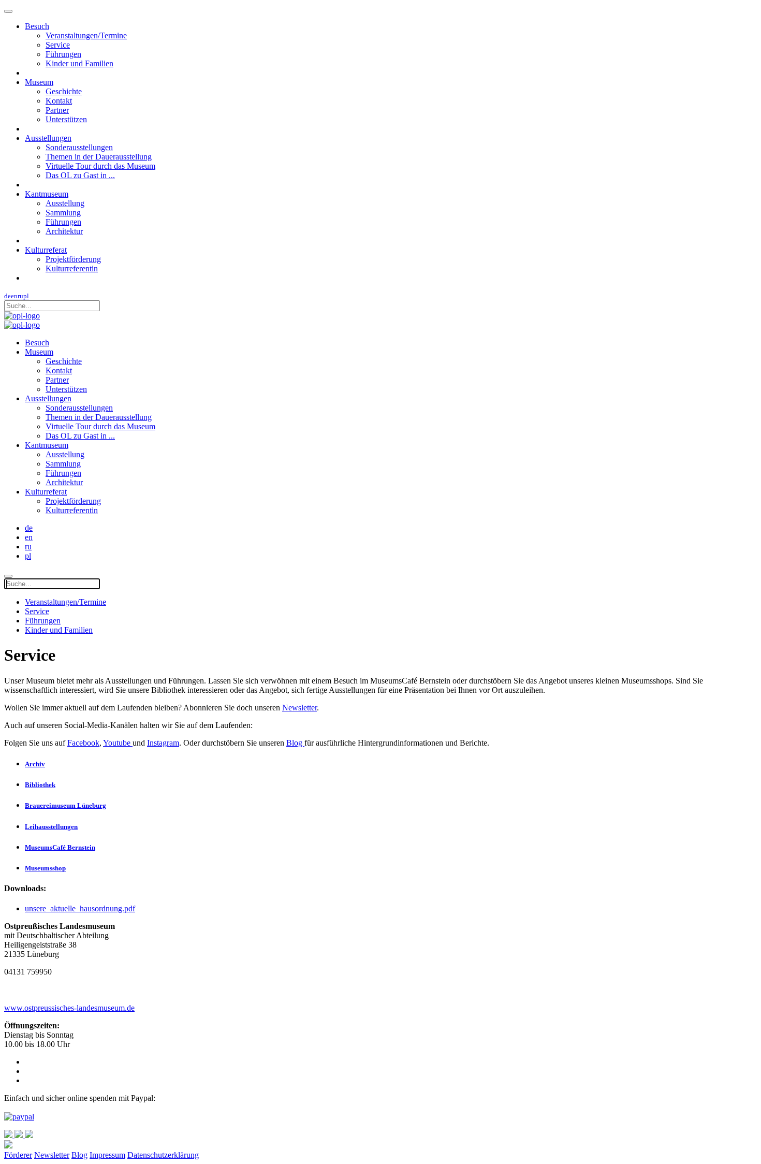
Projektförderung (73, 259)
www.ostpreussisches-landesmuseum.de (69, 1007)
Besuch (37, 26)
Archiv (35, 764)
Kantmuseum (46, 194)
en (14, 296)
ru (20, 296)
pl (26, 296)
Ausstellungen (48, 138)
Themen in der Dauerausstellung (99, 156)
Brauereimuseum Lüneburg (65, 805)
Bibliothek (40, 785)
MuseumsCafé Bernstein (60, 847)
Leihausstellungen (51, 827)
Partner (57, 110)
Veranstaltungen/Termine (86, 35)
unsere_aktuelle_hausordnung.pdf (80, 908)
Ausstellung (65, 203)
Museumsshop (45, 868)
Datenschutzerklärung (163, 1155)
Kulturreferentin (72, 268)
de (7, 296)
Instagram (163, 742)
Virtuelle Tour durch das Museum (100, 166)
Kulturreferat (46, 249)
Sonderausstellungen (79, 147)
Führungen (63, 54)
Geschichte (64, 91)
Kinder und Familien (79, 63)
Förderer (18, 1155)
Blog (295, 742)
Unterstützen (66, 119)
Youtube (116, 742)
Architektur (64, 231)
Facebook (83, 742)
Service (58, 44)
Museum (39, 82)
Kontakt (59, 100)
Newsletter (299, 707)
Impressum (107, 1155)
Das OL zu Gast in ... (80, 175)
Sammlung (63, 212)
